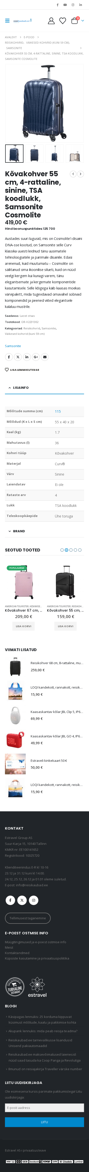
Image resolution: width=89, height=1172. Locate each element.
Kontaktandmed (17, 953)
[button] (9, 21)
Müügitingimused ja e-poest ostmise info (36, 942)
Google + (36, 357)
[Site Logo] (23, 20)
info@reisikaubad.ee (32, 885)
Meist (9, 947)
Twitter (18, 357)
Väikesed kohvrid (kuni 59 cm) (24, 334)
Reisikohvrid (31, 328)
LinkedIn (27, 357)
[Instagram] (73, 4)
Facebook (9, 357)
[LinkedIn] (80, 4)
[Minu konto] (51, 21)
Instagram (34, 900)
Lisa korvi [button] (23, 626)
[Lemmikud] (63, 21)
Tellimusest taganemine (28, 918)
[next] (80, 174)
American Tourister (17, 606)
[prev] (73, 174)
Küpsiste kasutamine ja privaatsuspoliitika (37, 958)
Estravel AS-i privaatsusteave (25, 1150)
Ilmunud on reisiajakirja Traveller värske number (45, 1069)
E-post (45, 357)
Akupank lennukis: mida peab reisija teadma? (42, 1031)
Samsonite (49, 328)
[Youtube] (65, 4)
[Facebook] (57, 4)
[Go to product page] (65, 582)
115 (58, 411)
